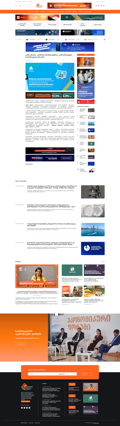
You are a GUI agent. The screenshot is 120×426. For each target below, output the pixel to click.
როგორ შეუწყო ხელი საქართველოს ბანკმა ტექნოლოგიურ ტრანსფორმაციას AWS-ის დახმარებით (94, 280)
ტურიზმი (62, 11)
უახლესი (44, 383)
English (97, 1)
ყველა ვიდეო (97, 24)
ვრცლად (20, 344)
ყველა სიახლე (87, 11)
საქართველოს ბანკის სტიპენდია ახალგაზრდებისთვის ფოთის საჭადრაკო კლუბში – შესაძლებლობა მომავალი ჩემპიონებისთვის (37, 292)
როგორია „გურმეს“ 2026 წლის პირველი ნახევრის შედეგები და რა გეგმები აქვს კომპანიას (93, 301)
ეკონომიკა (43, 11)
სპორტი (80, 11)
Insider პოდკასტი (82, 24)
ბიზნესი (37, 11)
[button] (102, 261)
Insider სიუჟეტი (52, 24)
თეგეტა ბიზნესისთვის (52, 11)
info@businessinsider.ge (25, 405)
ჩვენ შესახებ (18, 1)
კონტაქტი (30, 1)
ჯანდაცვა (74, 11)
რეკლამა (24, 1)
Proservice (97, 423)
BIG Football (67, 24)
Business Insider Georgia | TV (37, 24)
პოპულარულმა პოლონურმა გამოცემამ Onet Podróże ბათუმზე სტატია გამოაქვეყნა (51, 402)
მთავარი (31, 11)
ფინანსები (68, 11)
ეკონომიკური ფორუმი (22, 24)
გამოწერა (85, 373)
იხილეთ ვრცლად (25, 401)
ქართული (103, 1)
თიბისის (42, 100)
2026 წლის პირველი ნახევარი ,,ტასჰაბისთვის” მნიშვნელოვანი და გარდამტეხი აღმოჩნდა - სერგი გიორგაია (72, 280)
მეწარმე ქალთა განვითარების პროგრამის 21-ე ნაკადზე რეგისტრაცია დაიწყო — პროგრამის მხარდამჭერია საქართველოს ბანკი (72, 301)
